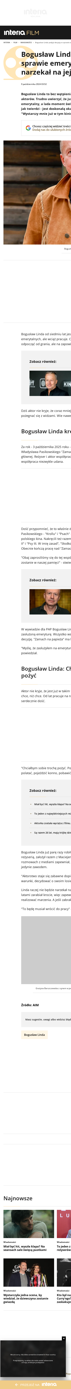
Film (15, 42)
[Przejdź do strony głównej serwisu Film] (33, 32)
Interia (6, 42)
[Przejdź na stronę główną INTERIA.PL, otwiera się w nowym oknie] (14, 32)
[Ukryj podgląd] (64, 1338)
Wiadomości (26, 42)
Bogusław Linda (34, 1035)
